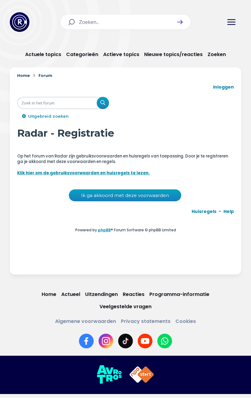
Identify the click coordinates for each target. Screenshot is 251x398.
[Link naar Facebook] (86, 341)
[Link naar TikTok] (125, 341)
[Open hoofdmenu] (231, 22)
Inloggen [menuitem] (223, 87)
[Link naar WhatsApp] (164, 341)
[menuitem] (204, 211)
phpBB (104, 230)
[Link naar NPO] (141, 374)
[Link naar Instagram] (106, 341)
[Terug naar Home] (19, 22)
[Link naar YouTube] (145, 341)
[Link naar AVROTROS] (109, 374)
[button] (180, 22)
